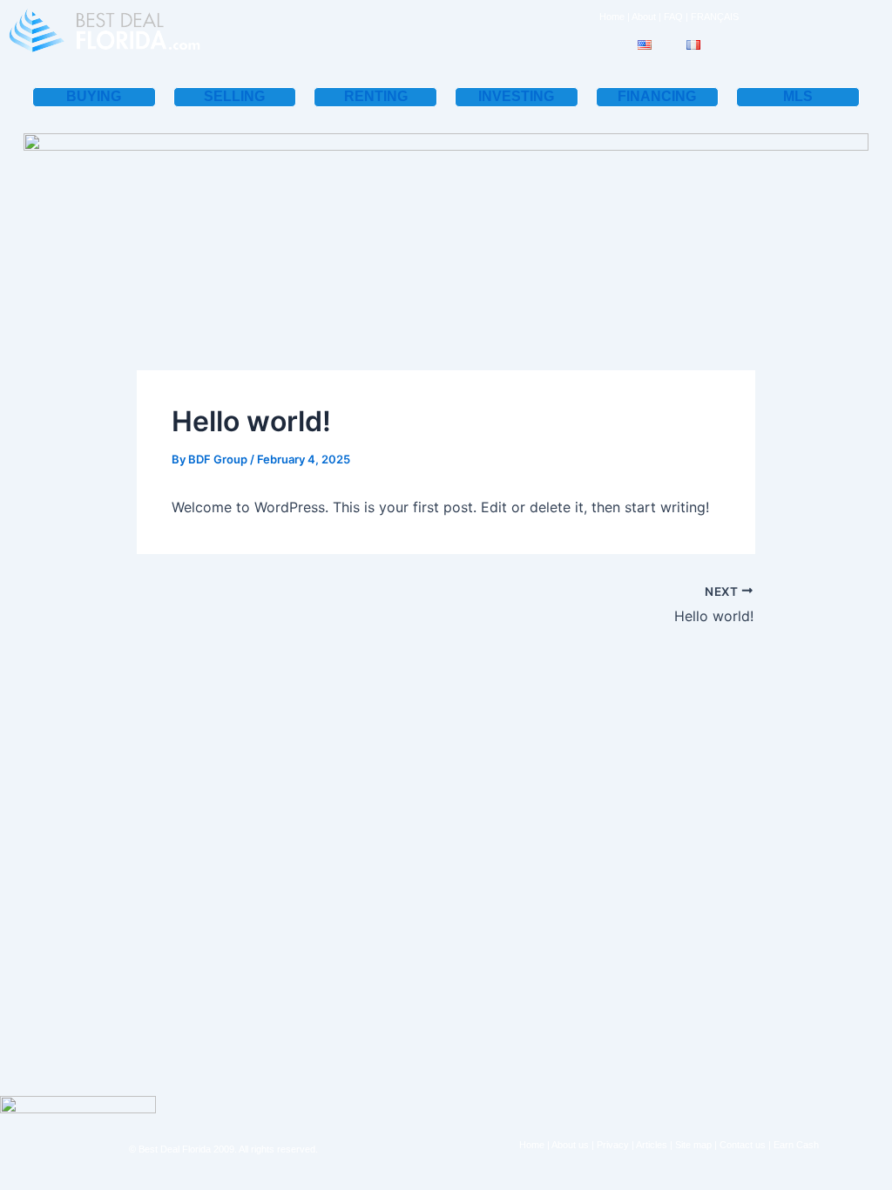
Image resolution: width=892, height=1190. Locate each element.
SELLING (234, 96)
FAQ (673, 16)
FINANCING (657, 96)
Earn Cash (796, 1144)
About (644, 16)
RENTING (376, 96)
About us (570, 1144)
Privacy (613, 1144)
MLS (798, 96)
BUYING (93, 96)
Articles (651, 1144)
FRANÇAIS (715, 16)
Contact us (743, 1144)
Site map (693, 1144)
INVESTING (516, 96)
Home (612, 16)
